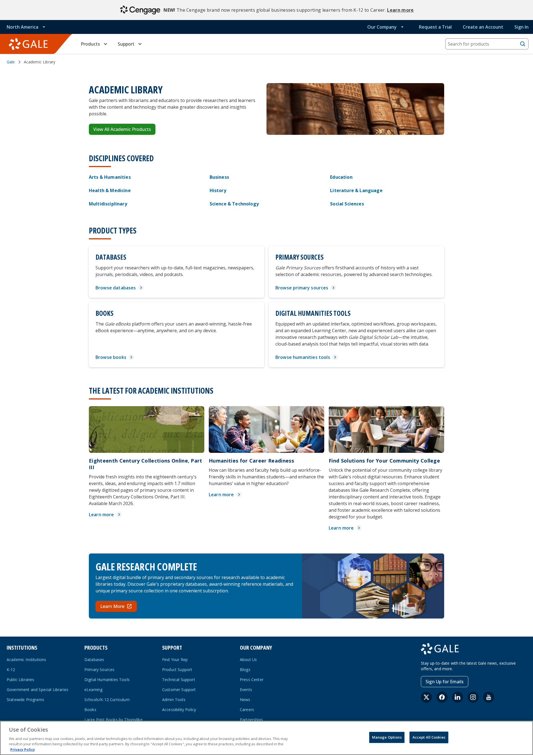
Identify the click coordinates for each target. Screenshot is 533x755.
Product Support (177, 669)
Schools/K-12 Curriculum (107, 699)
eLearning (93, 689)
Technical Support (178, 679)
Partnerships (251, 719)
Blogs (245, 669)
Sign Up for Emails (445, 682)
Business (219, 177)
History (218, 190)
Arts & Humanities (110, 177)
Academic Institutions (26, 659)
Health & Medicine (110, 190)
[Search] (523, 44)
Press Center (251, 679)
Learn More (112, 606)
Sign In (521, 27)
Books (90, 709)
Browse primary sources (301, 288)
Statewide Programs (25, 699)
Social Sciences (347, 204)
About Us (248, 659)
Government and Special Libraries (37, 689)
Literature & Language (356, 190)
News (245, 699)
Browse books (110, 357)
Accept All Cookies (429, 737)
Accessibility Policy (179, 709)
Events (246, 689)
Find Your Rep (175, 659)
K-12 (11, 669)
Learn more (400, 10)
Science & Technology (234, 204)
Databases (94, 659)
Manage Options (387, 737)
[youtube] (488, 697)
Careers (247, 709)
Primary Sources (99, 669)
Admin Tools (173, 699)
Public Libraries (20, 679)
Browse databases (115, 288)
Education (341, 177)
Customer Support (179, 689)
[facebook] (441, 697)
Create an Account (483, 27)
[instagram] (473, 697)
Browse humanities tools (302, 357)
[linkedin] (457, 697)
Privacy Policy (22, 749)
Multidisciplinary (108, 204)
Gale (11, 61)
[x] (426, 697)
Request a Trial (435, 27)
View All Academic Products (122, 129)
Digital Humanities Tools (107, 679)
